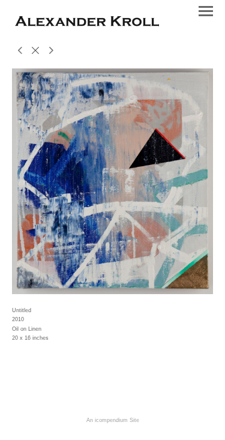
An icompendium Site (112, 420)
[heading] (87, 24)
